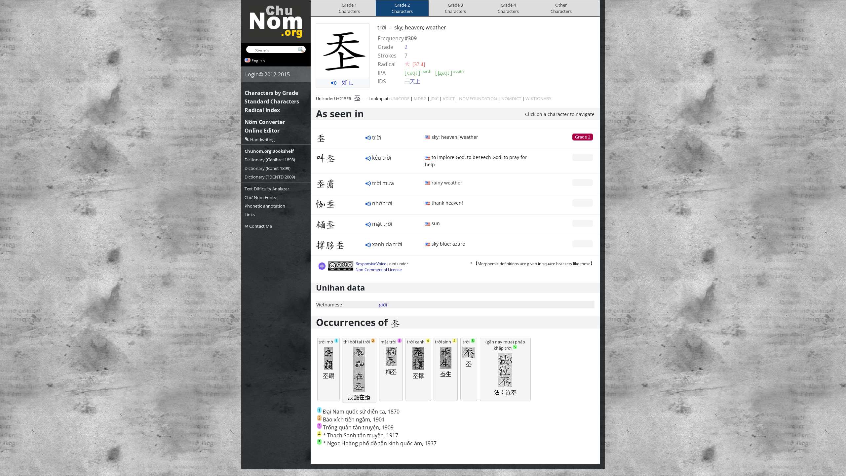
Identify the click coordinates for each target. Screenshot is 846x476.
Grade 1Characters (349, 8)
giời (383, 304)
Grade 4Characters (508, 8)
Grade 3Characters (455, 8)
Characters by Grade (271, 93)
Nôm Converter (265, 122)
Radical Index (262, 110)
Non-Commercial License (379, 269)
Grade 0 (582, 157)
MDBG (420, 98)
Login (252, 74)
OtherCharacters (561, 8)
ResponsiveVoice (371, 263)
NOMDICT (511, 98)
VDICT (449, 98)
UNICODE (400, 98)
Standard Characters (272, 101)
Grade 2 (582, 137)
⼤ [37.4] (414, 64)
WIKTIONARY (538, 98)
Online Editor (262, 130)
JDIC (435, 98)
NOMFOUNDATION (478, 98)
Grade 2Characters (402, 8)
